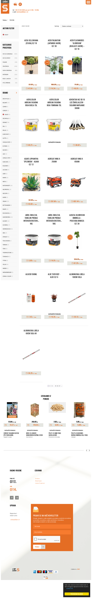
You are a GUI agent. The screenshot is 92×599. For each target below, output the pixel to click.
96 (57, 386)
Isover (5, 150)
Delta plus (6, 99)
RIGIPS (4, 209)
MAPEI (4, 177)
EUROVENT (6, 134)
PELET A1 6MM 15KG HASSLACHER (55, 434)
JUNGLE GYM (6, 158)
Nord (4, 197)
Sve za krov (6, 58)
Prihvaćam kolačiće (76, 594)
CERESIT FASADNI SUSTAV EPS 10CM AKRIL (11, 434)
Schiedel (5, 225)
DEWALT (5, 122)
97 (59, 386)
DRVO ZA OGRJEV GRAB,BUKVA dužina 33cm (34, 434)
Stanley (5, 237)
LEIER (4, 173)
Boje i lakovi (7, 78)
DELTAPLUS (6, 118)
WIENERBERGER (7, 272)
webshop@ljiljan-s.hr (22, 12)
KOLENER (5, 166)
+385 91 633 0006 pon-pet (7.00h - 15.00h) (27, 10)
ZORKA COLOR (7, 276)
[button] (87, 450)
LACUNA (5, 170)
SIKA (4, 233)
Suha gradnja (7, 70)
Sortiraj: (57, 26)
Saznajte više (69, 588)
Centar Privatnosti (40, 483)
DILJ (4, 126)
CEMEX (5, 106)
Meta (4, 181)
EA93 (78, 569)
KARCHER (5, 162)
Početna (4, 20)
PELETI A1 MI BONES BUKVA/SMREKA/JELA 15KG (79, 434)
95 (55, 386)
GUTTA (4, 138)
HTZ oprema (6, 83)
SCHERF (5, 221)
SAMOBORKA (6, 217)
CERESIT (5, 110)
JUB (4, 154)
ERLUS (4, 130)
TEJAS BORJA (6, 241)
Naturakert (6, 185)
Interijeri (5, 74)
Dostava (37, 478)
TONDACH (6, 256)
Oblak (4, 201)
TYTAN (4, 260)
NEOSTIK (5, 193)
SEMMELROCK (7, 229)
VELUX (4, 264)
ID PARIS (5, 146)
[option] (12, 420)
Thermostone (7, 252)
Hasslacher (6, 142)
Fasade (5, 62)
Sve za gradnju (7, 54)
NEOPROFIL (6, 189)
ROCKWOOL (6, 213)
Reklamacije (38, 481)
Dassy (6, 35)
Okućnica (6, 66)
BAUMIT (5, 102)
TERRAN (5, 245)
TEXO (4, 248)
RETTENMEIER (6, 205)
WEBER (5, 268)
